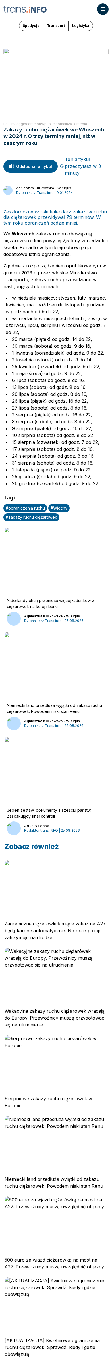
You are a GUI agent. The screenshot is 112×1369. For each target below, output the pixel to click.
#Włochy (59, 507)
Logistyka (80, 25)
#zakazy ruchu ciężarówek (31, 517)
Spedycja (31, 25)
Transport (56, 25)
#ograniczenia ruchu (25, 507)
